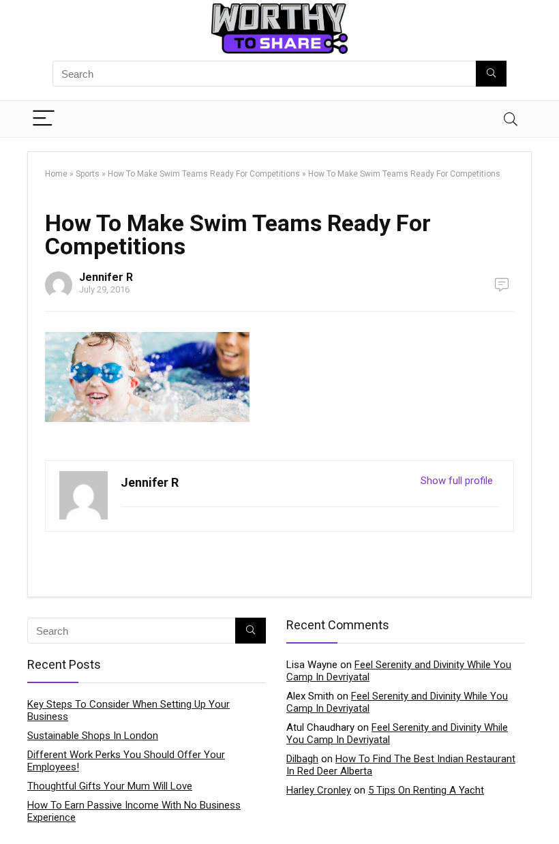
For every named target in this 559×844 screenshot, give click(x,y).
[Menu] (43, 119)
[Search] (510, 119)
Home (56, 174)
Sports (88, 174)
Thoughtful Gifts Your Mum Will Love (109, 786)
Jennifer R (106, 277)
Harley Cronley (318, 790)
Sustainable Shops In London (92, 735)
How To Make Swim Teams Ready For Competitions (204, 174)
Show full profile (457, 480)
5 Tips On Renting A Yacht (426, 790)
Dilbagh (302, 759)
